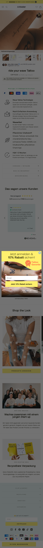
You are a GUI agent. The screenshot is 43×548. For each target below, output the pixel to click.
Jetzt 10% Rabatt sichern (21, 284)
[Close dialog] (40, 253)
